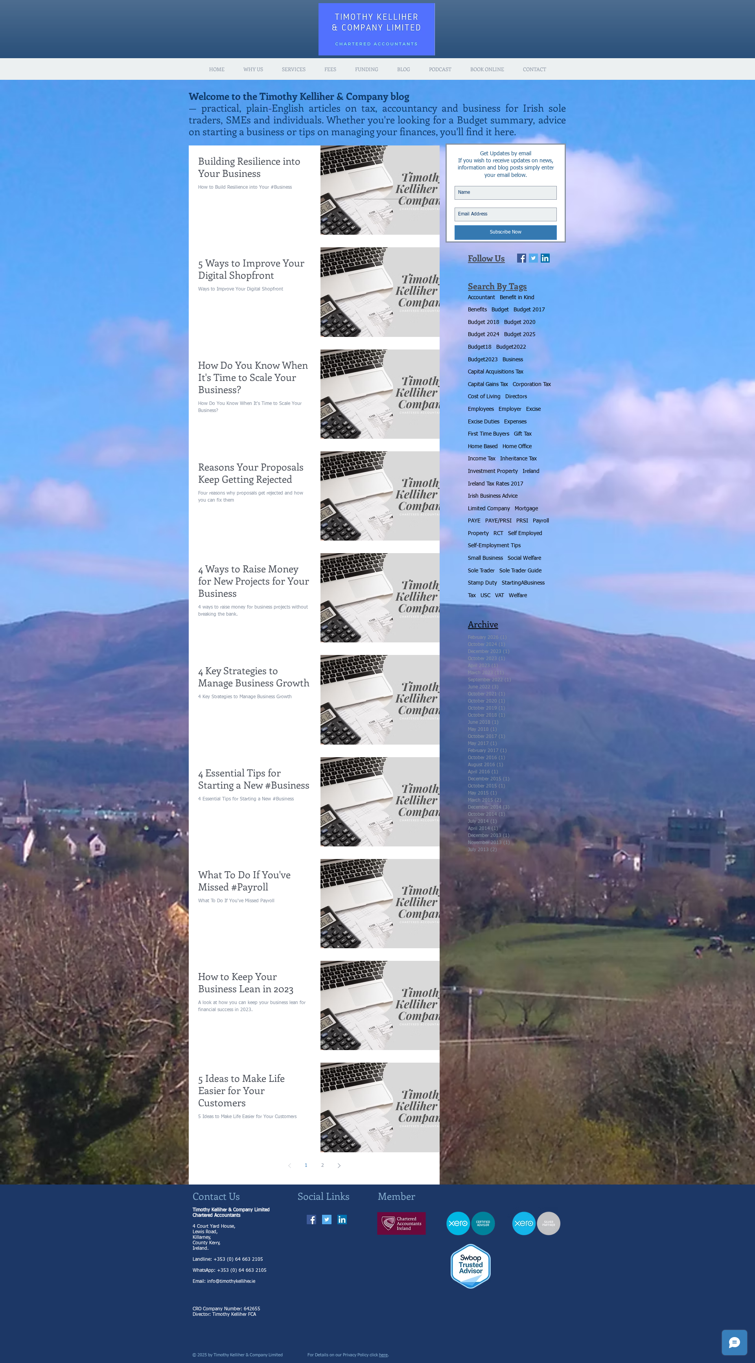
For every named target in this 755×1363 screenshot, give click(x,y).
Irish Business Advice (492, 496)
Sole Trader (481, 571)
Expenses (515, 422)
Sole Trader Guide (520, 571)
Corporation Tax (532, 384)
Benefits (477, 310)
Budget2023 (483, 359)
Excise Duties (483, 422)
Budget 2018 (483, 322)
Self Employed (525, 533)
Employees (481, 409)
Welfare (518, 595)
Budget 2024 (483, 334)
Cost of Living (484, 396)
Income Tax (481, 459)
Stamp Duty (482, 583)
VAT (499, 595)
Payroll (541, 521)
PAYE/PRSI (498, 521)
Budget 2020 (520, 322)
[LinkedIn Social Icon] (545, 258)
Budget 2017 (529, 310)
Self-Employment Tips (494, 545)
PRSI (522, 521)
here (383, 1355)
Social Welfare (524, 558)
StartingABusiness (523, 583)
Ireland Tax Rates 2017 (495, 484)
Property (478, 533)
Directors (516, 396)
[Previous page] (289, 1166)
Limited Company (489, 508)
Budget (500, 310)
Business (513, 359)
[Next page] (339, 1166)
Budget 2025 (520, 334)
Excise (533, 409)
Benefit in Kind (517, 297)
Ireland (531, 471)
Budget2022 (511, 347)
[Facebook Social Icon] (311, 1219)
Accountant (481, 297)
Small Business (485, 558)
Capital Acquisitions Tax (495, 372)
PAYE (474, 521)
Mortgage (526, 508)
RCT (498, 533)
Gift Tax (523, 434)
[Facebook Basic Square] (521, 258)
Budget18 (480, 347)
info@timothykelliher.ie (231, 1281)
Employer (510, 409)
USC (485, 595)
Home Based (483, 446)
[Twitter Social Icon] (326, 1219)
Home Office (517, 446)
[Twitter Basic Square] (533, 258)
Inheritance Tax (518, 459)
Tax (472, 595)
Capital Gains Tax (488, 384)
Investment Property (493, 471)
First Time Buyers (488, 434)
